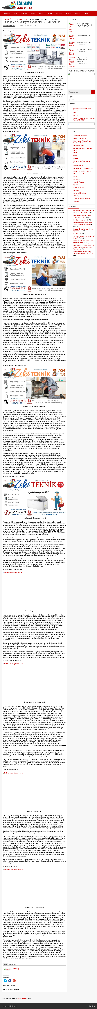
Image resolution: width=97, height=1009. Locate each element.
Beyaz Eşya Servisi (20, 19)
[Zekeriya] (7, 970)
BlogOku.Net (13, 1006)
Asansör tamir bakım (80, 136)
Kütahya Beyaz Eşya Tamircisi (83, 168)
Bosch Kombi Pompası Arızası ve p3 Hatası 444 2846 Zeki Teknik (83, 247)
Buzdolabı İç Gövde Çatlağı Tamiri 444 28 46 (82, 216)
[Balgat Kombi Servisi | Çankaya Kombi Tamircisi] (72, 66)
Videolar (77, 13)
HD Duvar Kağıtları (79, 220)
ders (74, 113)
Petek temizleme (79, 187)
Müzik (86, 13)
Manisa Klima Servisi (80, 174)
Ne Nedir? (59, 13)
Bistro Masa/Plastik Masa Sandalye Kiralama (82, 142)
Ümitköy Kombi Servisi (84, 49)
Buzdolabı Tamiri (78, 146)
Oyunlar (75, 185)
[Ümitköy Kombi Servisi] (72, 54)
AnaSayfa (7, 13)
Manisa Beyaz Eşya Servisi (82, 171)
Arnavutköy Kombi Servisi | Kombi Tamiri (84, 24)
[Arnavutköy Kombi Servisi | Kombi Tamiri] (72, 31)
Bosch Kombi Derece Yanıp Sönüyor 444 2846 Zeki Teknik (83, 252)
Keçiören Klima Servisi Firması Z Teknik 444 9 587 (84, 119)
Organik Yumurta (78, 182)
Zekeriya (20, 26)
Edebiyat (49, 13)
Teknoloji (24, 13)
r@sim (93, 1006)
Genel (15, 13)
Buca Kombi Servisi (83, 35)
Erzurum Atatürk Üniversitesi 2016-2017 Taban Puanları (82, 223)
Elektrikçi (76, 153)
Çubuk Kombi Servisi (84, 42)
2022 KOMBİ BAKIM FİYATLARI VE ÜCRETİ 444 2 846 (83, 212)
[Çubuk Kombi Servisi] (72, 45)
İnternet (33, 13)
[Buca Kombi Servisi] (72, 38)
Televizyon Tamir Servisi (81, 198)
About (5, 964)
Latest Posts (12, 964)
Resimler (68, 13)
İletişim (75, 115)
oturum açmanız (22, 998)
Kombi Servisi (78, 166)
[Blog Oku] (17, 9)
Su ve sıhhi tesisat (79, 193)
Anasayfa (8, 19)
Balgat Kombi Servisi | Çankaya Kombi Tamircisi (84, 60)
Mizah (41, 13)
